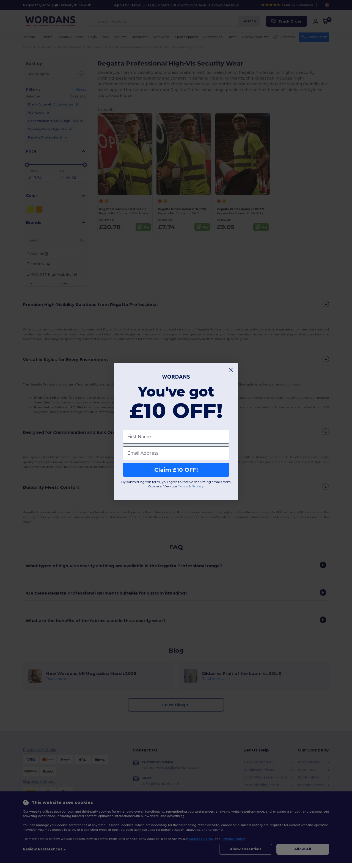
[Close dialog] (231, 369)
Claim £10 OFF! (176, 469)
